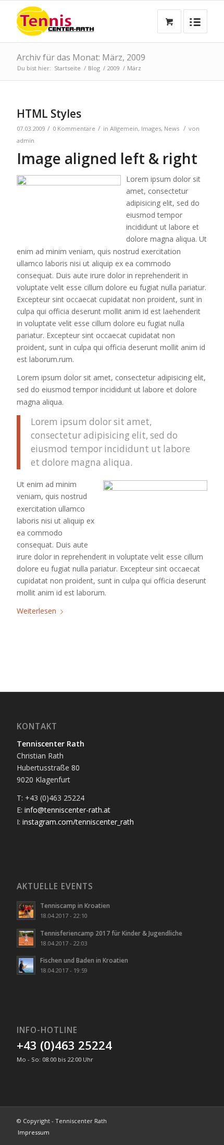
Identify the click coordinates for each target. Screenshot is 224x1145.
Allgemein (124, 128)
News (171, 128)
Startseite (67, 68)
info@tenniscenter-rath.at (67, 810)
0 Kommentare (74, 128)
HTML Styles (49, 113)
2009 (113, 68)
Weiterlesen (36, 611)
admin (25, 140)
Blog (94, 68)
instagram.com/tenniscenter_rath (78, 822)
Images (151, 128)
